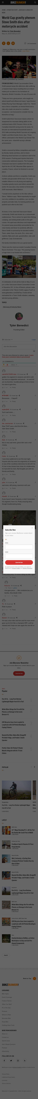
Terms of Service (27, 568)
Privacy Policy (16, 568)
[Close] (32, 528)
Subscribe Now (19, 562)
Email (6, 543)
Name (6, 552)
